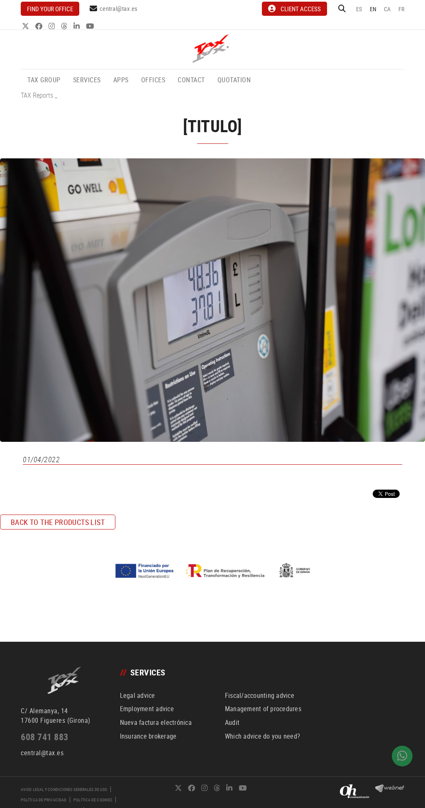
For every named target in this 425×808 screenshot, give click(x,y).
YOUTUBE (90, 26)
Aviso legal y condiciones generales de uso (64, 789)
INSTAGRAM (52, 26)
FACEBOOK (39, 26)
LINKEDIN (77, 26)
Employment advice (147, 708)
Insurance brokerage (148, 736)
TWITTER (26, 26)
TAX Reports (37, 95)
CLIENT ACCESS (301, 9)
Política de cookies (92, 800)
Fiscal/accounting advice (259, 695)
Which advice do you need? (262, 736)
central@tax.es (119, 8)
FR (401, 9)
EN (373, 9)
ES (359, 9)
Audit (232, 722)
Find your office (50, 9)
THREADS (65, 26)
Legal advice (137, 695)
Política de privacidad (43, 800)
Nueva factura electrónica (156, 722)
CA (387, 9)
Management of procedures (263, 708)
